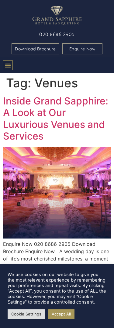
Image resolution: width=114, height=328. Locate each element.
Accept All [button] (61, 314)
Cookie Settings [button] (26, 314)
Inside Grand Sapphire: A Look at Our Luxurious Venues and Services (55, 118)
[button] (8, 65)
